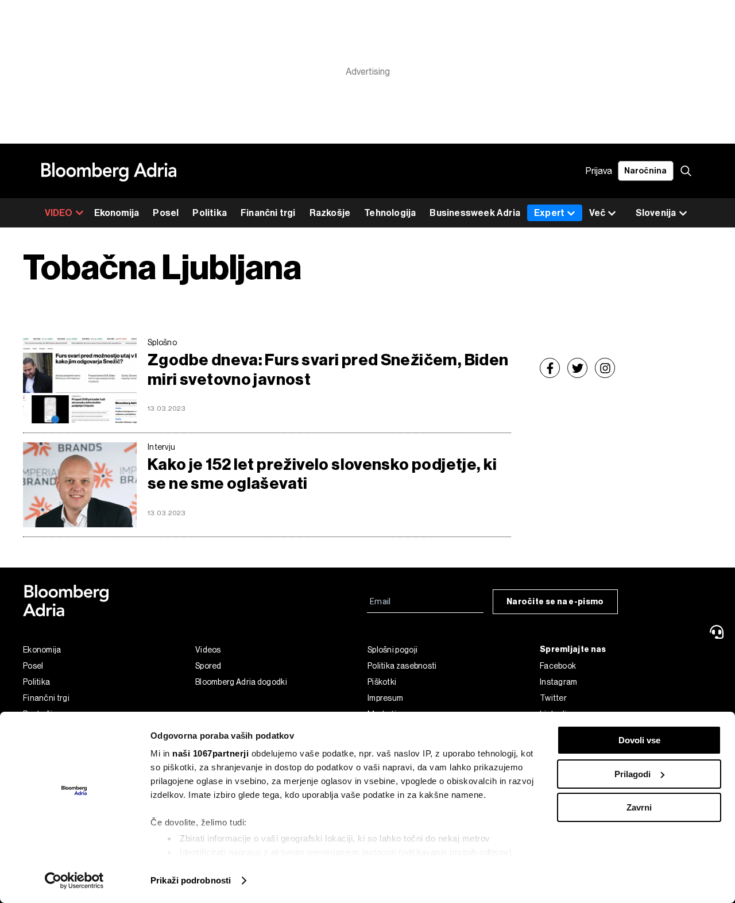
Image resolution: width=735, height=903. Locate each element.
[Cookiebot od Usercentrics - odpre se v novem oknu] (74, 880)
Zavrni (639, 807)
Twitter (553, 698)
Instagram (559, 681)
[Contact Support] (718, 632)
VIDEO (59, 212)
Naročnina (645, 171)
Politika (209, 212)
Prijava (599, 170)
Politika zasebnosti (402, 665)
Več (597, 212)
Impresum (385, 698)
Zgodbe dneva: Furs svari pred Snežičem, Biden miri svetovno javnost (328, 369)
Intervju (161, 447)
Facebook (558, 665)
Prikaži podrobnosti (190, 880)
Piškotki (382, 681)
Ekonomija (117, 212)
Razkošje (330, 212)
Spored (208, 665)
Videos (208, 649)
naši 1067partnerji (210, 753)
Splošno (162, 342)
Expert (549, 212)
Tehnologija (390, 212)
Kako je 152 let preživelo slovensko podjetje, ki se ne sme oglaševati (322, 474)
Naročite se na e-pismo (555, 602)
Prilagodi (632, 774)
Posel (166, 212)
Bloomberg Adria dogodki (241, 681)
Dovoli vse (639, 740)
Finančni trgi (268, 212)
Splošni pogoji (392, 649)
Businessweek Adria (475, 212)
